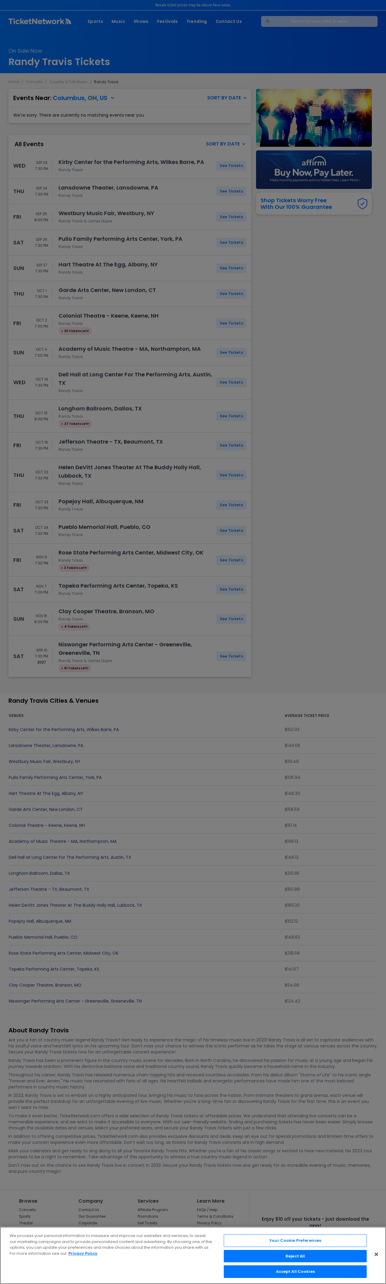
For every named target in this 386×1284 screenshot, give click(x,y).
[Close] (376, 1254)
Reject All (295, 1256)
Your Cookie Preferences (295, 1240)
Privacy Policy (82, 1253)
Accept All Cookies (295, 1271)
